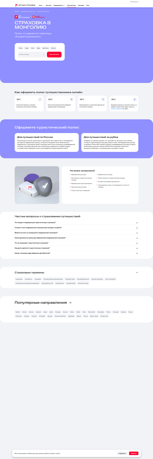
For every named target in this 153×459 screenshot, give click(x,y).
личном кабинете (116, 109)
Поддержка (135, 1)
